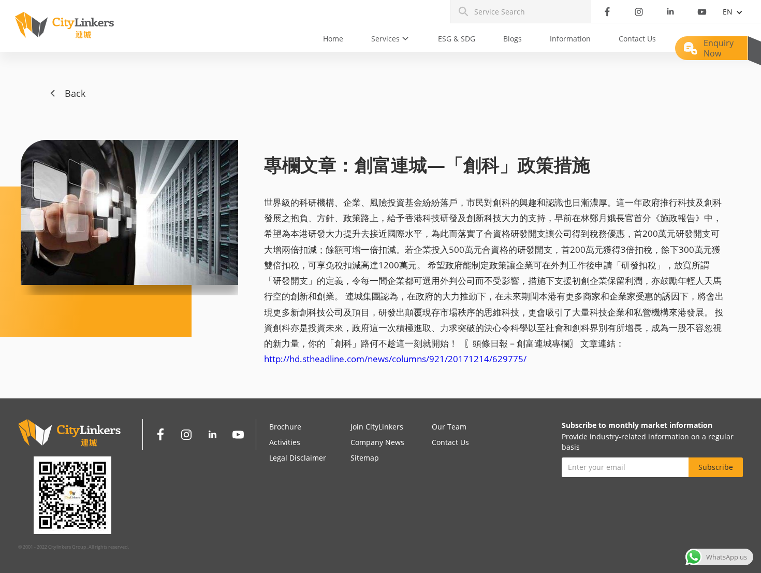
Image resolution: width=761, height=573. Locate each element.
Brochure (285, 427)
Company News (377, 442)
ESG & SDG (456, 39)
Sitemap (364, 458)
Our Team (449, 427)
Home (333, 39)
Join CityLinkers (376, 427)
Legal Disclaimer (297, 458)
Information (570, 39)
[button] (390, 39)
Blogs (512, 39)
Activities (284, 442)
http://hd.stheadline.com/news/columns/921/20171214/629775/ (395, 359)
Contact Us (637, 39)
